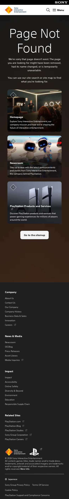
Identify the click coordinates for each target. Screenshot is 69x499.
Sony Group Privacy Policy (17, 484)
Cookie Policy (11, 490)
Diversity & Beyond (14, 390)
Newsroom (10, 342)
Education (10, 399)
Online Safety (11, 386)
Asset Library (11, 355)
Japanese (12, 479)
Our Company (11, 307)
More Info (25, 468)
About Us (9, 298)
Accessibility (11, 381)
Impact (8, 377)
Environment (11, 395)
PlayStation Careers (16, 439)
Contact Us (10, 302)
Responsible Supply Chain (17, 404)
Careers (10, 324)
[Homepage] (15, 10)
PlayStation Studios (16, 430)
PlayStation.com (14, 421)
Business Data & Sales (16, 315)
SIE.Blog (9, 346)
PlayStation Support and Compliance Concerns (27, 495)
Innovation (10, 320)
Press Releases (12, 351)
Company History (13, 311)
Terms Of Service (40, 484)
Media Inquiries (14, 360)
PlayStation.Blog (14, 425)
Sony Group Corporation (18, 434)
